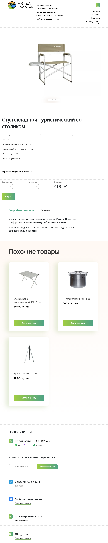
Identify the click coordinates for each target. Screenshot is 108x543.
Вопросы (96, 14)
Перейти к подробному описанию (17, 171)
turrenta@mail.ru (21, 520)
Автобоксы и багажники (47, 8)
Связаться (19, 486)
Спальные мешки (44, 15)
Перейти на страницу (23, 503)
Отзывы (45, 210)
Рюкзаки (59, 15)
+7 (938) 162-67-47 (93, 22)
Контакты (95, 18)
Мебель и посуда (44, 19)
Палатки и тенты (44, 5)
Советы (96, 11)
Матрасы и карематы (46, 12)
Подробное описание (21, 210)
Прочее (59, 19)
